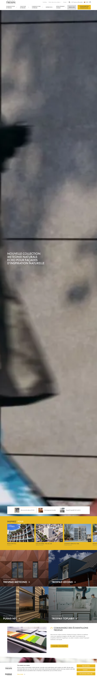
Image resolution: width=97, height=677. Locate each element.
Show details (20, 674)
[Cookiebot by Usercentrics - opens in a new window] (8, 674)
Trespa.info (72, 7)
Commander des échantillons (84, 7)
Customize (85, 669)
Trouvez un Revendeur (78, 2)
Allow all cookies (86, 665)
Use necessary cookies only (86, 673)
